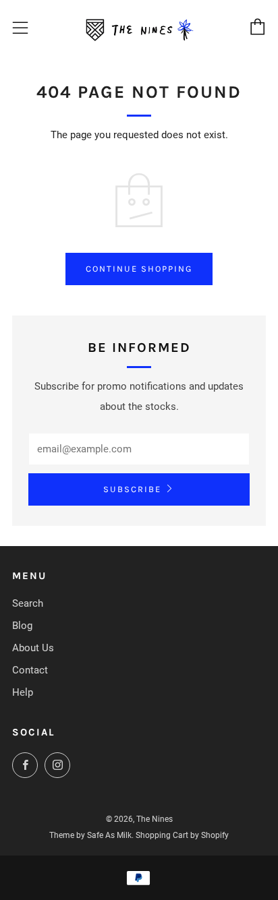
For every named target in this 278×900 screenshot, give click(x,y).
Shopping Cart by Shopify (182, 835)
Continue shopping (139, 269)
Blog (22, 626)
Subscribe (132, 489)
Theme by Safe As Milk (90, 835)
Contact (30, 670)
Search (27, 603)
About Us (33, 648)
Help (22, 692)
